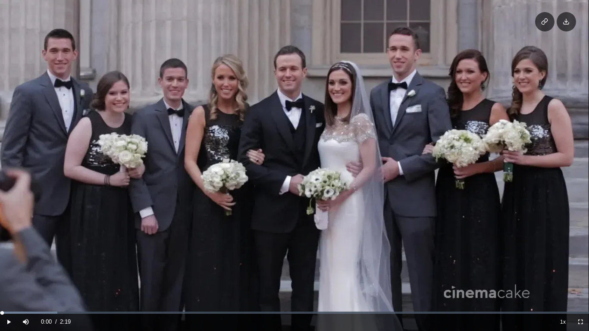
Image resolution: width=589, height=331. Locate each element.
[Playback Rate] (563, 321)
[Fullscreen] (580, 321)
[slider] (294, 313)
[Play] (8, 321)
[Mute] (25, 321)
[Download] (566, 21)
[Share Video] (545, 21)
